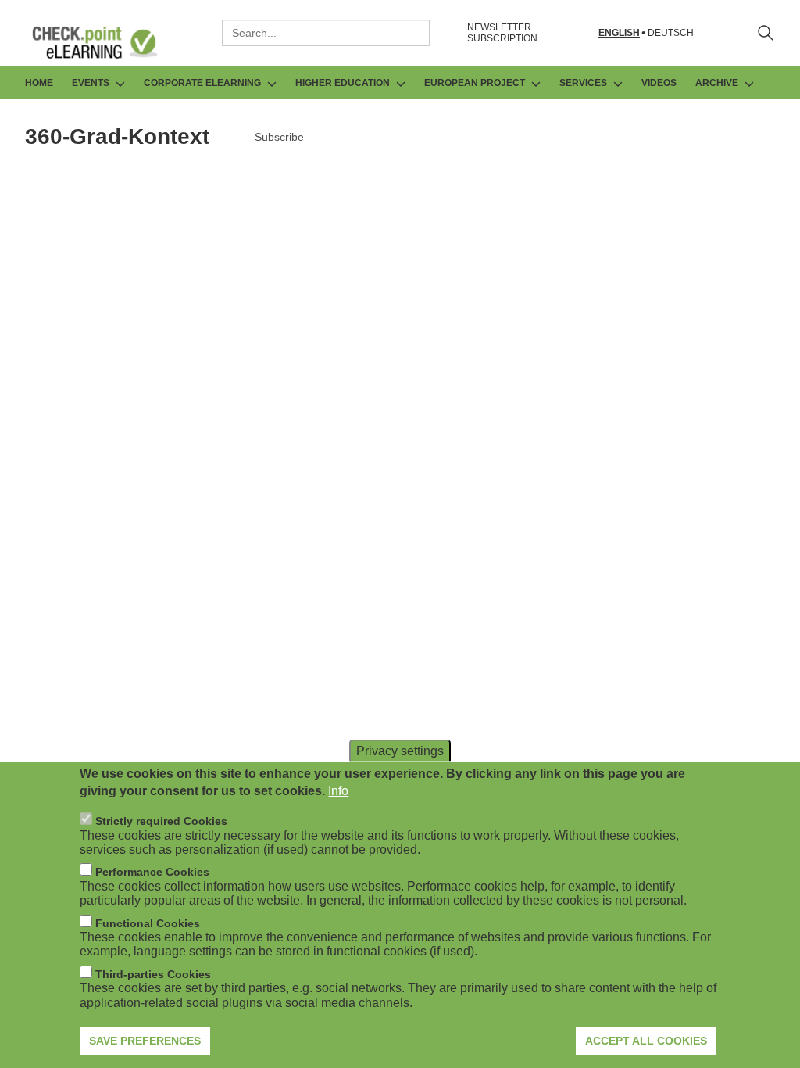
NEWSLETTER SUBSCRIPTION (502, 33)
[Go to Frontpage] (106, 42)
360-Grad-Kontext (117, 136)
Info (338, 790)
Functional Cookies (147, 923)
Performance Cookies (152, 872)
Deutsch (671, 33)
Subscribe (279, 137)
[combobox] (326, 33)
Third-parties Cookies (153, 974)
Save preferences (145, 1040)
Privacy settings (400, 750)
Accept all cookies (646, 1040)
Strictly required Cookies (161, 821)
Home (39, 82)
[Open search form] (765, 33)
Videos (659, 82)
